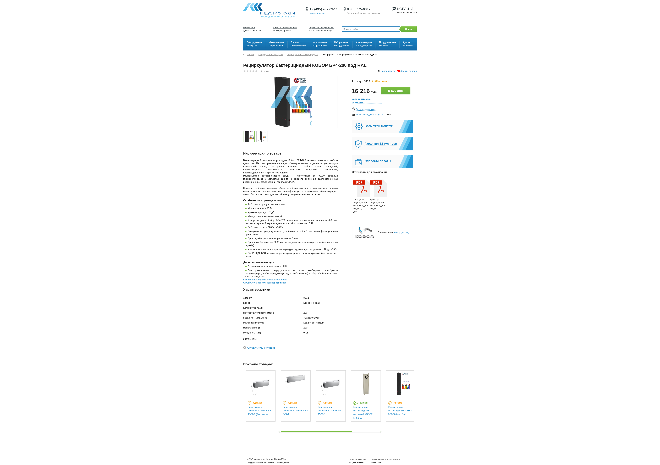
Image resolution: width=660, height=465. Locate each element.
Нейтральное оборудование (341, 44)
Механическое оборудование (276, 44)
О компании (249, 27)
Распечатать (388, 71)
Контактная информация (321, 31)
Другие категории (408, 44)
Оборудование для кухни (254, 44)
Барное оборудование (298, 44)
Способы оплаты (378, 161)
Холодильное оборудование (320, 44)
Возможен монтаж (379, 126)
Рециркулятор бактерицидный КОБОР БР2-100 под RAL (400, 411)
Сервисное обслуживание (321, 27)
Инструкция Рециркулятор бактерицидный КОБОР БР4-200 (360, 205)
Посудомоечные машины (387, 44)
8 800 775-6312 (359, 9)
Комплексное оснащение (285, 27)
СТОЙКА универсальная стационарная (265, 279)
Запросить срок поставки (361, 100)
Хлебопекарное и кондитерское (364, 44)
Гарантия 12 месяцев (381, 143)
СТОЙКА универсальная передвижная (265, 282)
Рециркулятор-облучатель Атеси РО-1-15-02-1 (330, 411)
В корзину (396, 90)
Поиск (408, 29)
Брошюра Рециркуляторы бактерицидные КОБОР (377, 204)
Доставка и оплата (252, 31)
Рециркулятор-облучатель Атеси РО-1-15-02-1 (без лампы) (260, 411)
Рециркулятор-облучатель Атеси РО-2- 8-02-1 (295, 411)
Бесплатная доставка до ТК (369, 115)
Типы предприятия (282, 31)
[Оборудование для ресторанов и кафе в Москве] (244, 54)
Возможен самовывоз (366, 109)
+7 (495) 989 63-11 (324, 9)
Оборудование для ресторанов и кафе (269, 10)
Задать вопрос (408, 71)
